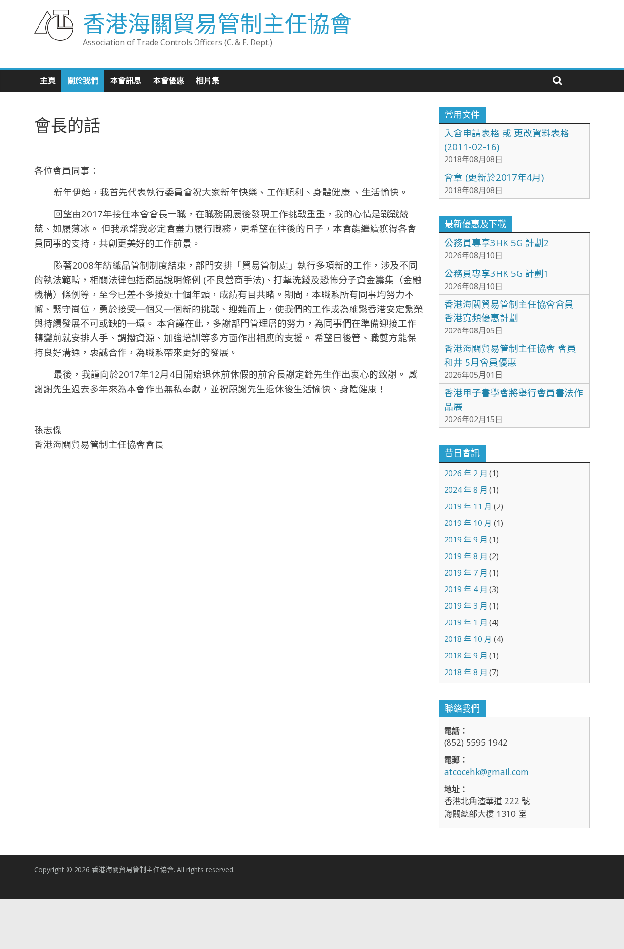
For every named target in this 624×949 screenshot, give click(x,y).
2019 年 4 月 (466, 589)
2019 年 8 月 (466, 556)
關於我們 (82, 80)
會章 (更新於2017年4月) (494, 177)
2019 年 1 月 (466, 622)
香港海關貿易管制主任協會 (217, 23)
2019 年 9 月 (466, 539)
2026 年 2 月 (466, 473)
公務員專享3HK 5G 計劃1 (496, 273)
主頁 (48, 80)
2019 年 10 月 (468, 523)
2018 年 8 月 (466, 672)
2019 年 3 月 (466, 605)
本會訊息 (125, 80)
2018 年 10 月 (468, 639)
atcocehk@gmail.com (486, 771)
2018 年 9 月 (466, 655)
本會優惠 (168, 80)
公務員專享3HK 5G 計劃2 (496, 242)
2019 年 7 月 (466, 572)
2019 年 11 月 (468, 506)
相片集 (207, 80)
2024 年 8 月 (466, 489)
